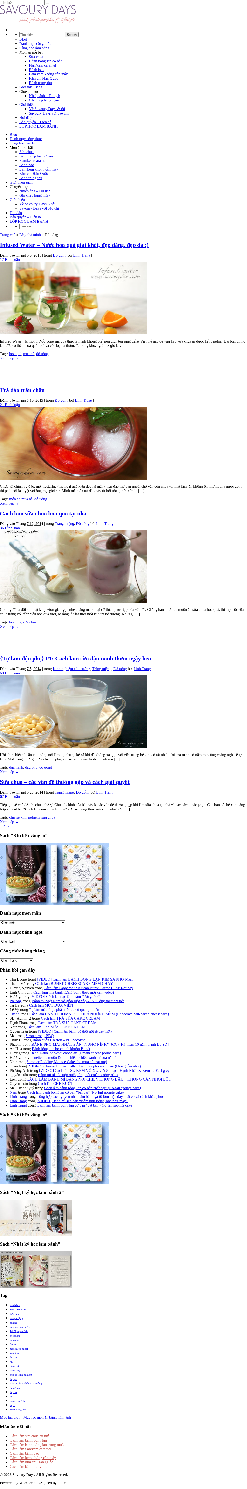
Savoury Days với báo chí (49, 113)
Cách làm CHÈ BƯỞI (55, 1083)
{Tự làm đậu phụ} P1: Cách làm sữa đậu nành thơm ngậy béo (75, 658)
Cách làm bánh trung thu (28, 1466)
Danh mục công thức (35, 44)
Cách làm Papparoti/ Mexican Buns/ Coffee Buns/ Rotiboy (88, 988)
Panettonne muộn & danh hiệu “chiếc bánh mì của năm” (73, 1057)
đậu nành (16, 767)
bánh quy (15, 1370)
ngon (12, 1405)
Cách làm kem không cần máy (33, 1458)
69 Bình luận (10, 673)
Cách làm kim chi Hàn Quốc (31, 1462)
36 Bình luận (10, 528)
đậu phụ (31, 767)
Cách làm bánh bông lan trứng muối (37, 1445)
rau (11, 1361)
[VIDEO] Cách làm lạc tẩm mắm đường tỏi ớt (65, 997)
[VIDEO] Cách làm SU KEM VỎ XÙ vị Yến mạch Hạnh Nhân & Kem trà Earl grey (104, 1070)
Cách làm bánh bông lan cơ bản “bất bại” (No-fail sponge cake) (92, 1088)
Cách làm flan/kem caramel (30, 1449)
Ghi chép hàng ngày (44, 100)
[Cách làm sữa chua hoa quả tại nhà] (73, 601)
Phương (16, 1001)
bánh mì (14, 1366)
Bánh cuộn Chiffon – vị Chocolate (59, 1040)
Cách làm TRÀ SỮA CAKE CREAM (70, 1018)
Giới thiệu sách (30, 87)
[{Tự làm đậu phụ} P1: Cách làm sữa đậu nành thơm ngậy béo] (73, 746)
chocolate (15, 1335)
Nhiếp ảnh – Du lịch (44, 96)
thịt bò (13, 1392)
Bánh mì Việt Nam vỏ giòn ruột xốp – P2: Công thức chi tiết (78, 1001)
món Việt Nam (18, 1309)
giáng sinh (15, 1387)
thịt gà (13, 1379)
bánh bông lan (18, 1409)
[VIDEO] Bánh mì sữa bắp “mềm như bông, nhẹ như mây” (82, 1101)
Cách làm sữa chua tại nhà (30, 1436)
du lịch (13, 1396)
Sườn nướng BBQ (40, 1036)
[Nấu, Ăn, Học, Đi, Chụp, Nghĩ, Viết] (38, 22)
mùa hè (28, 354)
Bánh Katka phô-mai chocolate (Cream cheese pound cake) (75, 1053)
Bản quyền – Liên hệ (35, 122)
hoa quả (15, 354)
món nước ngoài (19, 1348)
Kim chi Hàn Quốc (43, 78)
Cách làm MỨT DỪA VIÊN (51, 1005)
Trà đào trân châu (22, 390)
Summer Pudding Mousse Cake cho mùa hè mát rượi (67, 1062)
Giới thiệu (26, 104)
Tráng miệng (64, 524)
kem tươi (15, 1353)
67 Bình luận (10, 797)
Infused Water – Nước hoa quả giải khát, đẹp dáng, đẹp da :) (74, 245)
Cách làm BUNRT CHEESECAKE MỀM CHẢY (74, 983)
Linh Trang (81, 255)
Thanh (15, 1014)
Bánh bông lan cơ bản (45, 61)
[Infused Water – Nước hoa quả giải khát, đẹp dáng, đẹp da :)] (73, 333)
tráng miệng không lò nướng (26, 1383)
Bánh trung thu (40, 83)
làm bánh (15, 1305)
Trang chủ (7, 235)
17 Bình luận (10, 260)
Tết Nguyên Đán (19, 1331)
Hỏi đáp (25, 117)
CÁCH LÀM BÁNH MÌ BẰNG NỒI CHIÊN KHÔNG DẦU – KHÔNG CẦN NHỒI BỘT (99, 1079)
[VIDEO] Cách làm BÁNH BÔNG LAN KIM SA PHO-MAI (85, 979)
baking (13, 1322)
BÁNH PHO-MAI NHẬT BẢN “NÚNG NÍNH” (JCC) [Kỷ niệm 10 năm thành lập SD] (100, 1044)
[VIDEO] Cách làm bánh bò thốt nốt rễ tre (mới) (75, 1031)
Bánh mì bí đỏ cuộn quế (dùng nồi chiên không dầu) (78, 1075)
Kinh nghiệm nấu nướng (71, 669)
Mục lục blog (10, 1417)
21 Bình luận (10, 405)
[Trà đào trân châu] (73, 478)
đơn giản (15, 1313)
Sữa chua (36, 57)
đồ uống (42, 354)
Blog (23, 39)
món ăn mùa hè (21, 499)
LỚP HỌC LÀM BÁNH (38, 126)
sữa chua (30, 622)
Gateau (13, 1344)
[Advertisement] (123, 371)
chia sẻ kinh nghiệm (24, 817)
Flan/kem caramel (42, 65)
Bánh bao (36, 70)
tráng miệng (16, 1318)
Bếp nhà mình (30, 235)
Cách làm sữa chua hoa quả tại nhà (43, 513)
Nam (13, 1092)
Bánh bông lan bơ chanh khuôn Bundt (61, 1049)
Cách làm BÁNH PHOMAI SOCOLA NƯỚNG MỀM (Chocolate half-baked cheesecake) (99, 1014)
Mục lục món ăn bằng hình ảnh (47, 1417)
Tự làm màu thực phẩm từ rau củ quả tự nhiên (64, 1010)
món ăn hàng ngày (20, 1326)
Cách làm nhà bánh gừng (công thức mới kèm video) (73, 992)
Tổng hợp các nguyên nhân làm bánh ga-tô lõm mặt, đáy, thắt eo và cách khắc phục (100, 1097)
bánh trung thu (18, 1400)
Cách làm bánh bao (24, 1453)
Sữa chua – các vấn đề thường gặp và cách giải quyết (65, 782)
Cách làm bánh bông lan (28, 1440)
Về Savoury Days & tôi (47, 109)
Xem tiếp (9, 358)
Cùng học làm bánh (34, 48)
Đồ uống (59, 255)
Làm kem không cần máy (48, 74)
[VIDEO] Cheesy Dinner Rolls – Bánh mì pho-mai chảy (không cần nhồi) (84, 1066)
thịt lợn (14, 1357)
